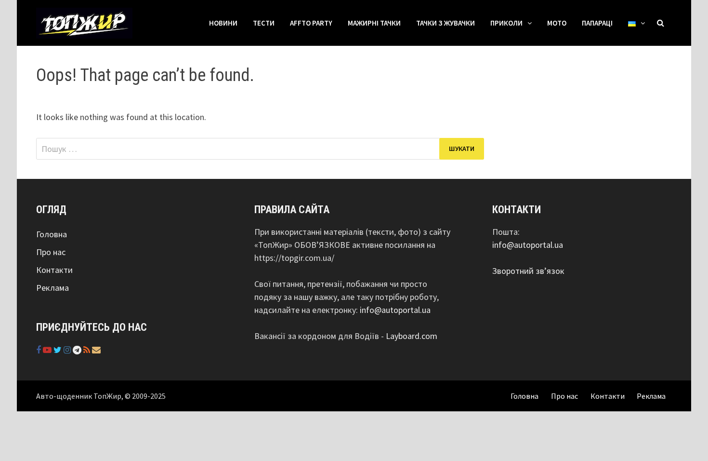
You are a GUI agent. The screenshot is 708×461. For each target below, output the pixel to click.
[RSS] (87, 349)
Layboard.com (411, 335)
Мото (556, 22)
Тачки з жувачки (445, 22)
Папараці (597, 22)
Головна (51, 234)
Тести (264, 22)
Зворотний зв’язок (528, 270)
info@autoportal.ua (395, 309)
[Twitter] (58, 349)
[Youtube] (48, 349)
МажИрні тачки (374, 22)
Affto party (311, 22)
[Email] (96, 349)
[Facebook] (39, 349)
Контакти (54, 269)
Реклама (52, 287)
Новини (223, 22)
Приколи (506, 22)
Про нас (51, 252)
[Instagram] (68, 349)
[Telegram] (78, 349)
